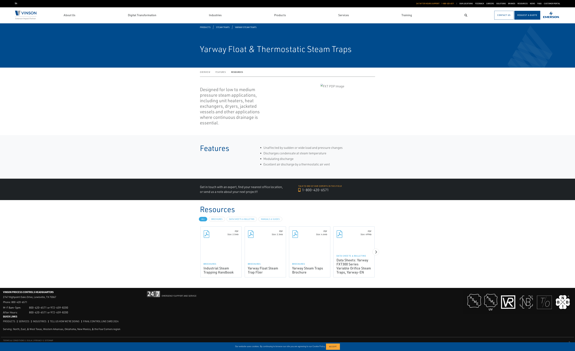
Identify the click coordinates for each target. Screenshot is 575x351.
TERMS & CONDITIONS (14, 340)
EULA (29, 340)
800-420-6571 (19, 302)
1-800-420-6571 (315, 190)
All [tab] (203, 219)
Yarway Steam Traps (246, 27)
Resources (237, 72)
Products (205, 27)
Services (24, 321)
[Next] (375, 252)
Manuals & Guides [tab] (270, 219)
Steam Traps (223, 27)
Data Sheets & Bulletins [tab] (241, 219)
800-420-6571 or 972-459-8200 (48, 307)
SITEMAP (49, 340)
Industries (39, 321)
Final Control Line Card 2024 (101, 321)
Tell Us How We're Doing (65, 321)
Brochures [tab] (217, 219)
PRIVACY (38, 340)
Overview (205, 72)
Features (220, 72)
